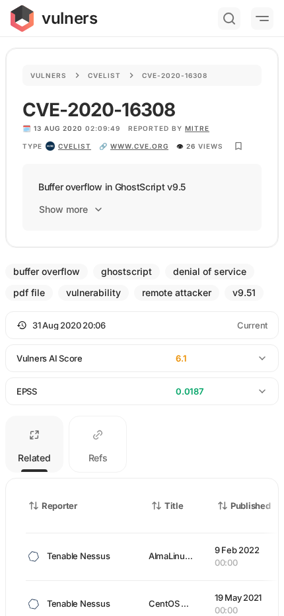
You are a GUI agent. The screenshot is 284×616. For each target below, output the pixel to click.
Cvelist (104, 75)
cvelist (74, 146)
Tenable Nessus (78, 556)
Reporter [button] (59, 505)
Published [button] (250, 505)
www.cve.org (139, 146)
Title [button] (174, 505)
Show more (63, 209)
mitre (197, 128)
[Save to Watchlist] (238, 146)
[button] (142, 325)
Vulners (48, 75)
